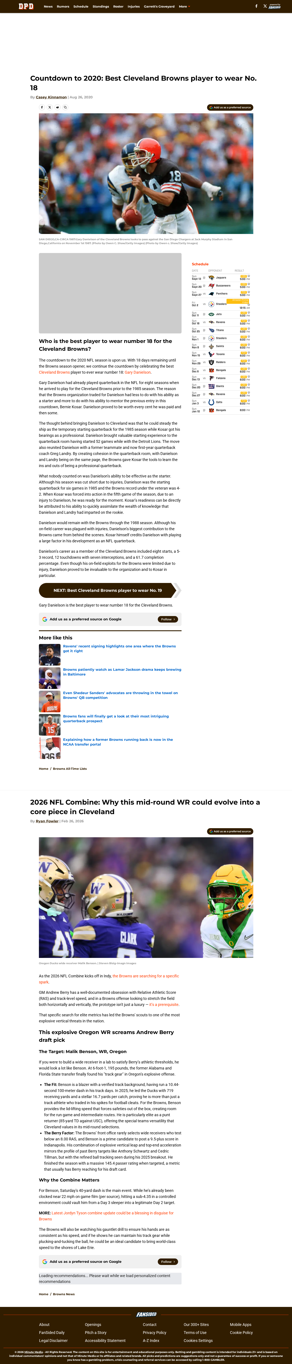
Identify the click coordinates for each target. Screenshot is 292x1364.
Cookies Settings (198, 1340)
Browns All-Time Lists (70, 769)
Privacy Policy (154, 1332)
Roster (118, 6)
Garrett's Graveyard (159, 6)
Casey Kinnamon (51, 97)
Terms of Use (195, 1332)
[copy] (65, 107)
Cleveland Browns (54, 372)
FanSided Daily (52, 1332)
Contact (149, 1324)
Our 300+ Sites (196, 1324)
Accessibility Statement (105, 1340)
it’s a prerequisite (164, 1004)
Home (43, 769)
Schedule (80, 6)
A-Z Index (151, 1340)
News (48, 6)
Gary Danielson (138, 372)
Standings (101, 6)
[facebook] (256, 6)
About (44, 1324)
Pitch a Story (96, 1332)
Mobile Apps (240, 1324)
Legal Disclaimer (53, 1340)
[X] (265, 6)
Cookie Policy (241, 1332)
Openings (93, 1324)
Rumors (63, 6)
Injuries (134, 6)
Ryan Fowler (47, 821)
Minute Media (33, 1352)
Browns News (64, 1294)
